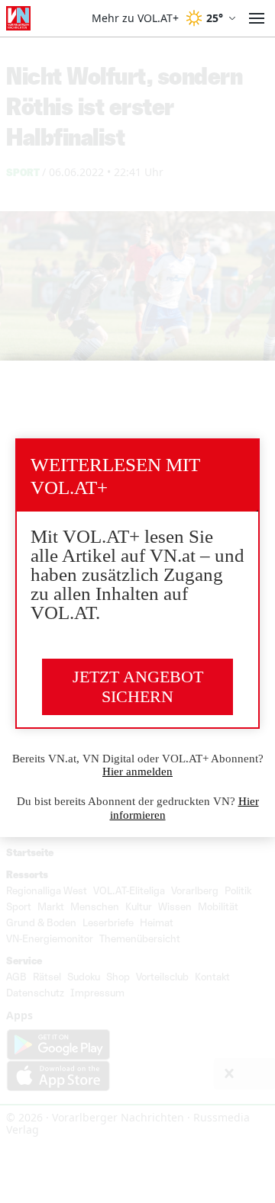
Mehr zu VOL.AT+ (135, 18)
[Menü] (256, 18)
